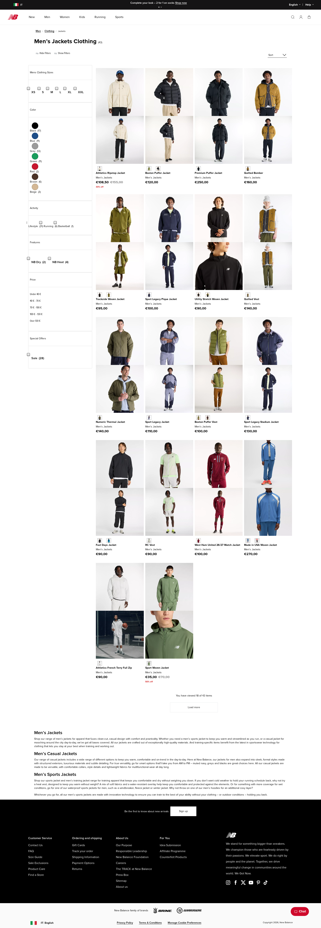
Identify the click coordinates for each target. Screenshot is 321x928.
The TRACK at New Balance (134, 869)
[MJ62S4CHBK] (198, 295)
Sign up (183, 811)
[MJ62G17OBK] (158, 168)
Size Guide (35, 857)
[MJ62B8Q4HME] (198, 540)
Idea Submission (170, 845)
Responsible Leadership (131, 851)
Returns (77, 869)
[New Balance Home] (14, 17)
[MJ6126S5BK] (100, 540)
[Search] (293, 17)
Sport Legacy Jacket (157, 422)
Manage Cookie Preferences (184, 922)
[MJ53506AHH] (100, 663)
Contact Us (35, 845)
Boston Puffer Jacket (157, 173)
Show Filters (63, 53)
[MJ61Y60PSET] (248, 540)
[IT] (13, 4)
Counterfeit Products (173, 857)
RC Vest (150, 545)
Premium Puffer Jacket (208, 173)
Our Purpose (124, 845)
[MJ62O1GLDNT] (149, 295)
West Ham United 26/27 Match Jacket (217, 545)
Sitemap (121, 881)
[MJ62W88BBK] (198, 168)
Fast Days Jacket (106, 545)
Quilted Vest (251, 299)
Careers (121, 863)
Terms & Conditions (150, 922)
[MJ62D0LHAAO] (100, 417)
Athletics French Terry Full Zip (114, 667)
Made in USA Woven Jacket (260, 545)
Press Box (122, 875)
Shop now (181, 2)
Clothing (49, 31)
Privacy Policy (125, 922)
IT (47, 922)
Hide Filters (45, 53)
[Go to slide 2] (161, 7)
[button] (301, 17)
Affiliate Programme (173, 851)
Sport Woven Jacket (157, 667)
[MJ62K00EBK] (208, 417)
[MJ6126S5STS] (109, 540)
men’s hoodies (211, 788)
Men (38, 31)
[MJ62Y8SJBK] (100, 295)
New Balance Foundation (132, 857)
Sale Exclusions (38, 863)
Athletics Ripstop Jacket (110, 173)
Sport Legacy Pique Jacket (161, 299)
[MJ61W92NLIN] (100, 168)
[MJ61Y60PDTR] (257, 540)
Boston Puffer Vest (206, 422)
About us (122, 887)
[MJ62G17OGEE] (149, 168)
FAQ (31, 851)
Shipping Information (85, 857)
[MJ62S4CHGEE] (208, 295)
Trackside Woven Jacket (110, 299)
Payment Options (83, 863)
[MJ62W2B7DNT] (248, 417)
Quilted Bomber (253, 173)
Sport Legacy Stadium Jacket (261, 422)
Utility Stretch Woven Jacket (211, 299)
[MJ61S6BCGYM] (149, 540)
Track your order (82, 851)
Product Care (36, 869)
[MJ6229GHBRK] (248, 295)
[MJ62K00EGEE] (198, 417)
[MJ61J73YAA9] (149, 417)
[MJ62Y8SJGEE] (109, 295)
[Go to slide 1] (159, 7)
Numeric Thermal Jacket (110, 422)
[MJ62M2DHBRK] (248, 168)
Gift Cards (78, 845)
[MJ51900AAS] (149, 663)
